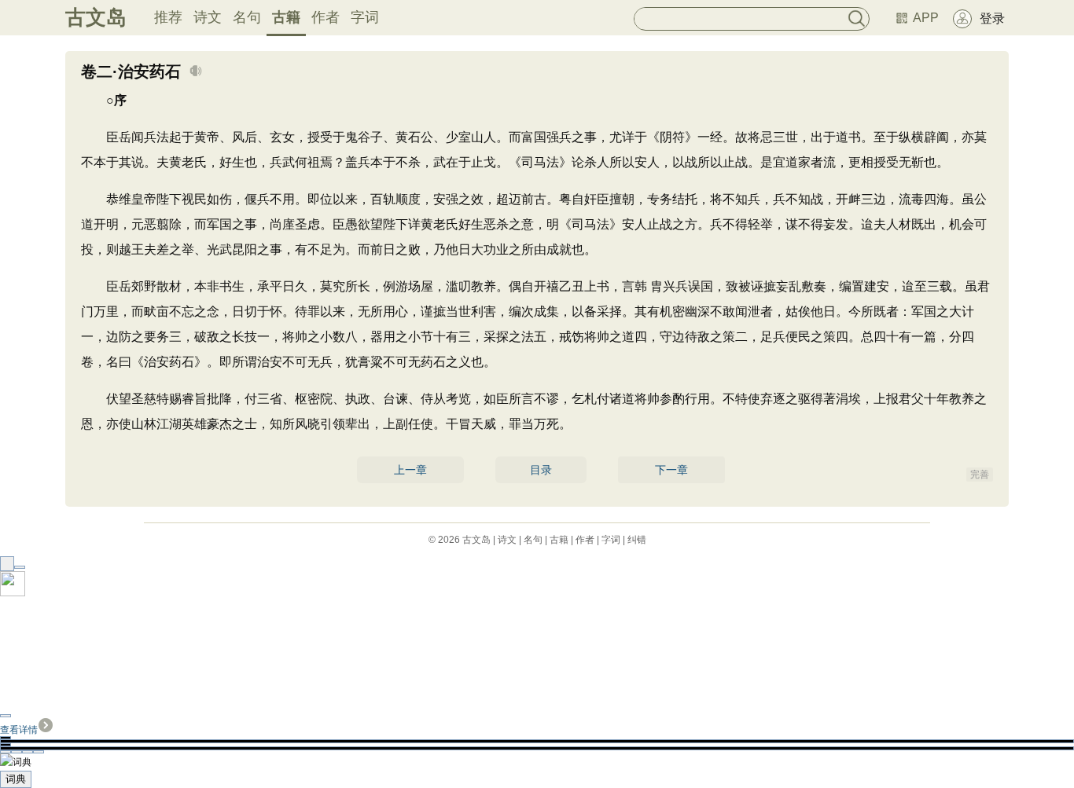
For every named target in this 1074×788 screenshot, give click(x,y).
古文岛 (96, 17)
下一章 (671, 470)
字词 (365, 17)
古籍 (286, 17)
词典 (16, 779)
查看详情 (19, 729)
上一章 (410, 470)
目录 (541, 470)
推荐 (168, 17)
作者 (325, 17)
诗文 (207, 17)
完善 (979, 474)
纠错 (636, 539)
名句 (247, 17)
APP (926, 17)
